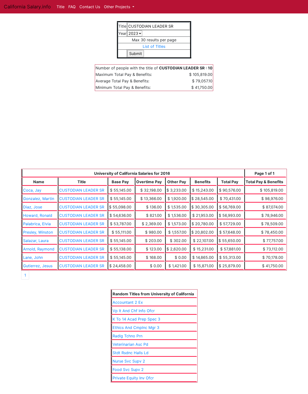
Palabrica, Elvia (37, 223)
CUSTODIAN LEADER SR (81, 190)
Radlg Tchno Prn (127, 335)
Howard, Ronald (37, 215)
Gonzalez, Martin (38, 198)
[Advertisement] (154, 132)
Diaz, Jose (32, 207)
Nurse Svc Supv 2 (129, 361)
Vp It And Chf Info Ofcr (134, 310)
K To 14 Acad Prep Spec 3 (136, 319)
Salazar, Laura (36, 240)
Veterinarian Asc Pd (130, 344)
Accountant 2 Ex (128, 302)
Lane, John (33, 257)
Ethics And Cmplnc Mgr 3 (136, 327)
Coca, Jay (32, 190)
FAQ (72, 6)
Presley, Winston (38, 232)
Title (60, 6)
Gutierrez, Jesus (37, 265)
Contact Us (89, 6)
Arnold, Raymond (38, 249)
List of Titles (154, 46)
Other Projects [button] (117, 6)
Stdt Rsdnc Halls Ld (130, 352)
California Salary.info (27, 7)
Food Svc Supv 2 (128, 369)
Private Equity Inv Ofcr (133, 378)
